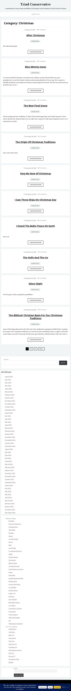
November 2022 (10, 512)
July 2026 (8, 379)
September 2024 (10, 446)
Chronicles (12, 611)
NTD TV (11, 653)
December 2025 (10, 401)
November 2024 (10, 440)
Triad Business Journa (16, 569)
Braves (11, 542)
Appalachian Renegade (16, 578)
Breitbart (11, 521)
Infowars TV (13, 644)
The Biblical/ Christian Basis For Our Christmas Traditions (35, 317)
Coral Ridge (12, 587)
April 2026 (8, 389)
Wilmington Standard (16, 624)
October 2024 (9, 443)
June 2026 (8, 382)
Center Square (13, 614)
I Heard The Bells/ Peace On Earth (35, 225)
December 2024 (10, 437)
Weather (11, 533)
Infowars (11, 596)
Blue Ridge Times (14, 602)
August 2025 (9, 413)
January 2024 (9, 470)
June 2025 (8, 419)
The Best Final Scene (35, 105)
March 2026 (9, 392)
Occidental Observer (15, 551)
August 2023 (9, 485)
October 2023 (9, 479)
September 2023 (10, 482)
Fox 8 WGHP (13, 599)
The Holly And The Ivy (35, 257)
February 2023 (9, 503)
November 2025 (10, 404)
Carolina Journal (14, 566)
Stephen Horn (13, 590)
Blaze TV (11, 635)
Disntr (11, 572)
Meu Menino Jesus (35, 66)
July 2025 (8, 416)
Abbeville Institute (14, 617)
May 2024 (8, 458)
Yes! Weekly (12, 548)
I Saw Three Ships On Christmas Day (35, 199)
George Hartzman (14, 584)
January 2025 (9, 434)
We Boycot (12, 560)
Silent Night (35, 283)
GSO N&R (12, 530)
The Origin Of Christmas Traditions (35, 142)
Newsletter (35, 14)
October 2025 (9, 407)
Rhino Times (13, 563)
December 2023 (10, 473)
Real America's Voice (15, 650)
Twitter (11, 593)
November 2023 (10, 476)
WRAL (11, 554)
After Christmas (35, 35)
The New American (15, 524)
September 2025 (10, 410)
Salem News (12, 629)
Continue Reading (36, 52)
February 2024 (9, 467)
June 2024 (8, 455)
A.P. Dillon (12, 605)
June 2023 (8, 491)
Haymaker (12, 575)
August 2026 (9, 376)
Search (6, 359)
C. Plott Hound (13, 539)
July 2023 (8, 488)
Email (15, 668)
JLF (10, 621)
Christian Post (13, 527)
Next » (41, 349)
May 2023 (8, 494)
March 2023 (9, 500)
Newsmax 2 (12, 638)
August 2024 (9, 449)
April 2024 (8, 461)
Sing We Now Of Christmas (35, 173)
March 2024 (9, 464)
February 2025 (9, 431)
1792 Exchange (13, 557)
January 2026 (9, 398)
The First (12, 641)
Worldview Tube (14, 659)
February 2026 (9, 395)
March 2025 (9, 428)
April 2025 (8, 425)
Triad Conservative (35, 4)
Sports (11, 536)
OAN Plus (12, 632)
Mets (10, 545)
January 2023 (9, 506)
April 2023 (8, 497)
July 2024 (8, 452)
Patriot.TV (12, 656)
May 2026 (8, 386)
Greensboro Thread (15, 608)
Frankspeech (13, 647)
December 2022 (10, 509)
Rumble (11, 662)
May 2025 (8, 422)
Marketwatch (13, 581)
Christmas (35, 41)
